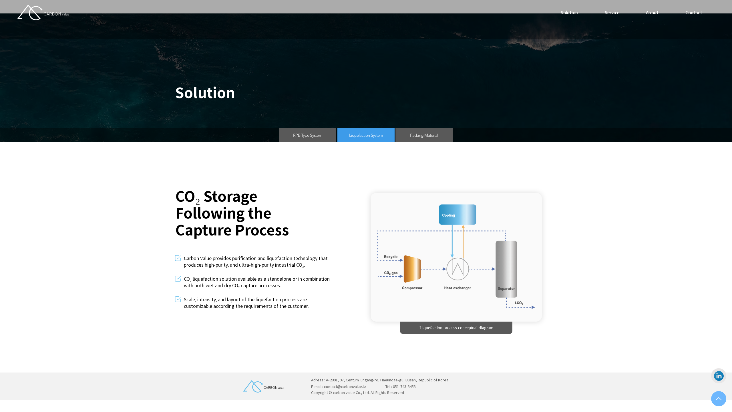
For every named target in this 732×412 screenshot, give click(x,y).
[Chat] (718, 375)
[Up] (718, 398)
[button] (612, 13)
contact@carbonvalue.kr (345, 386)
